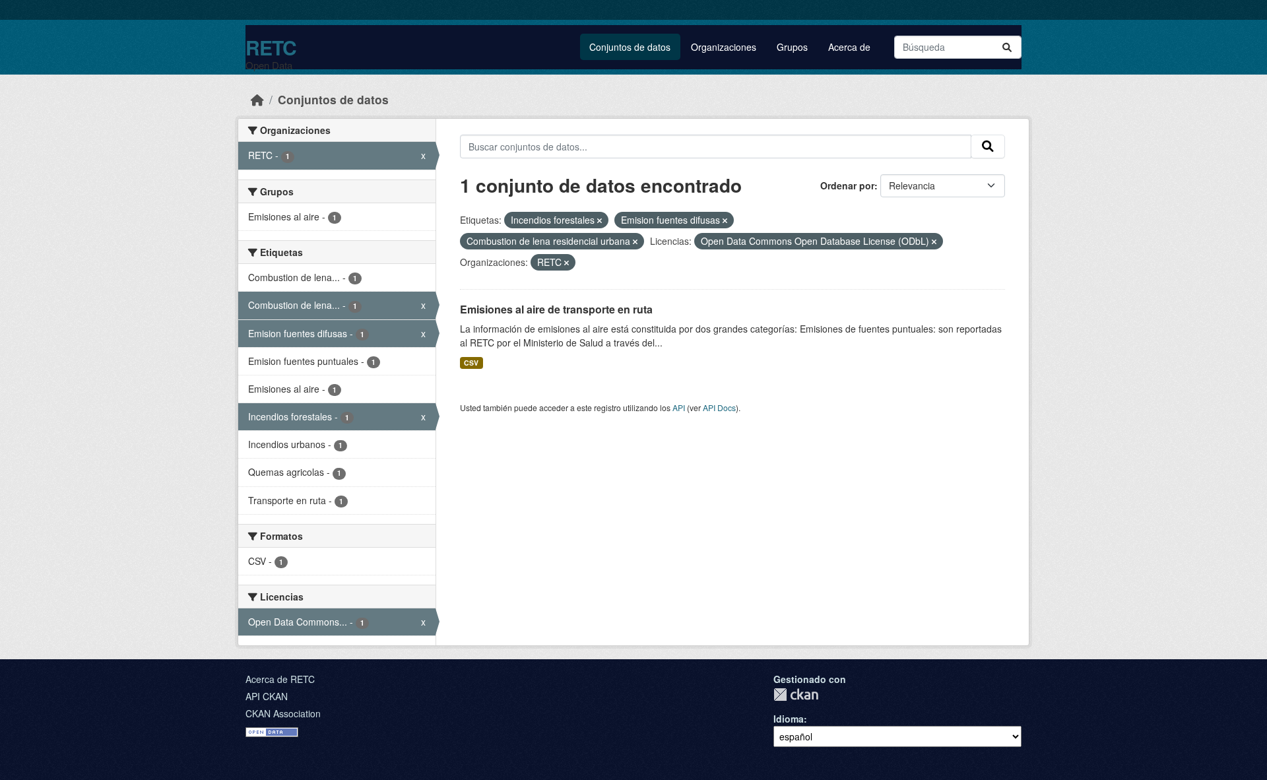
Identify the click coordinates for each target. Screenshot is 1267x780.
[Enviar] (1007, 47)
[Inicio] (257, 99)
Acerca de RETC (280, 679)
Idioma (788, 718)
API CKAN (266, 696)
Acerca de (849, 46)
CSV (471, 363)
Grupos (792, 46)
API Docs (719, 407)
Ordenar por (847, 185)
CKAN (795, 694)
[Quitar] (599, 220)
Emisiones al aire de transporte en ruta (556, 309)
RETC (270, 47)
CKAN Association (283, 713)
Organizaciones (723, 46)
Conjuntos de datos (629, 46)
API (678, 407)
